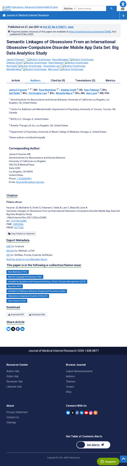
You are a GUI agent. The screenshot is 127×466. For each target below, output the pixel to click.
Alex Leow (54, 69)
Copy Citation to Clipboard (22, 234)
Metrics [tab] (110, 80)
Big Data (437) (14, 286)
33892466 (18, 224)
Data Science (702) (17, 301)
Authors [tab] (35, 80)
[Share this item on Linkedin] (22, 329)
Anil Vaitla (12, 66)
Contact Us (12, 417)
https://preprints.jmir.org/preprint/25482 (90, 31)
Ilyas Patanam (56, 62)
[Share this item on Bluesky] (8, 329)
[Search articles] (111, 8)
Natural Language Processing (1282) (25, 277)
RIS (8, 255)
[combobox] (91, 8)
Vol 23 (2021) (58, 27)
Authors (70, 376)
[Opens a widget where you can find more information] (108, 462)
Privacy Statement (17, 412)
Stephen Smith (14, 62)
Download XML (38, 314)
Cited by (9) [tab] (58, 80)
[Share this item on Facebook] (18, 329)
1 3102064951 (24, 178)
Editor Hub (12, 376)
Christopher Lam (52, 66)
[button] (123, 4)
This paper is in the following (44, 265)
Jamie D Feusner (16, 59)
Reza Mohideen (61, 59)
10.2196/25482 (19, 221)
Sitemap (11, 422)
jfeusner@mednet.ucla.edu (30, 182)
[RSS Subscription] (95, 413)
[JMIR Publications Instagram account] (91, 413)
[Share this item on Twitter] (13, 329)
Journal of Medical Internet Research (27, 15)
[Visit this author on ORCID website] (39, 59)
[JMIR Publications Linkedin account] (82, 413)
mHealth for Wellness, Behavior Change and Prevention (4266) (36, 291)
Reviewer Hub (14, 381)
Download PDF (17, 314)
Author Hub (12, 371)
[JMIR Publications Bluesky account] (68, 413)
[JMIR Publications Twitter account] (73, 413)
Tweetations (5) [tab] (85, 80)
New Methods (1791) (17, 272)
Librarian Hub (14, 386)
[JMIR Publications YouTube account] (86, 413)
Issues (70, 386)
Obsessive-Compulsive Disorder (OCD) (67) (27, 296)
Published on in (41, 27)
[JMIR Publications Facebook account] (77, 413)
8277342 (19, 227)
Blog (68, 391)
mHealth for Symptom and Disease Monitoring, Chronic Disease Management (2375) (47, 281)
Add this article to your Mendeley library (26, 259)
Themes (70, 381)
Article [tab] (16, 80)
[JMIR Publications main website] (30, 8)
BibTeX (10, 250)
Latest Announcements (79, 371)
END (8, 246)
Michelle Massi (14, 69)
